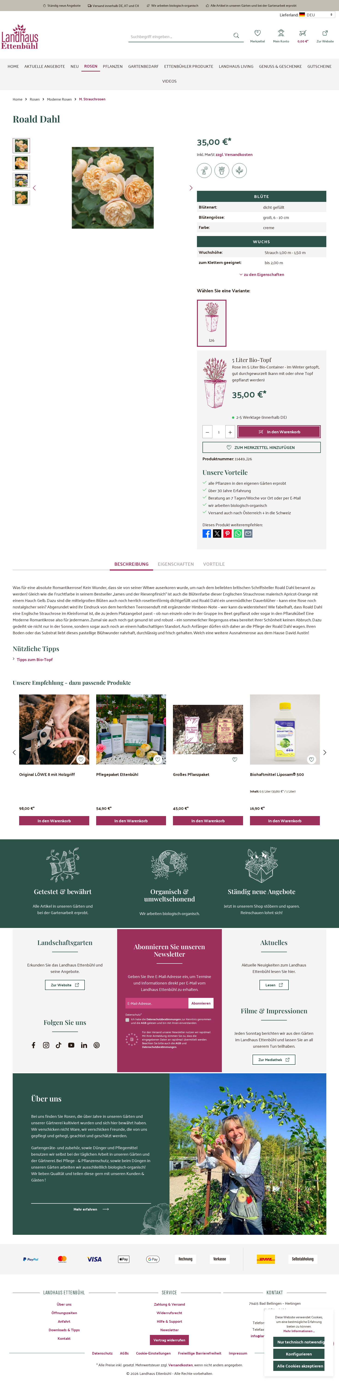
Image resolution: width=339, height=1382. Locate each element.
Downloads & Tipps (64, 1329)
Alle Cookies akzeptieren (300, 1366)
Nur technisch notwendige (300, 1342)
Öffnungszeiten (64, 1312)
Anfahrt (64, 1321)
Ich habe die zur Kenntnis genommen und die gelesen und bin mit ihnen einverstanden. (171, 1021)
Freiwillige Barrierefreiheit (199, 1353)
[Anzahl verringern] (207, 431)
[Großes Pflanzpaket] (208, 729)
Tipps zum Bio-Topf (35, 659)
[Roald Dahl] (113, 188)
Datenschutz (102, 1353)
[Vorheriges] (34, 187)
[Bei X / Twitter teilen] (217, 533)
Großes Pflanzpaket (191, 775)
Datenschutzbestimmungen (163, 1019)
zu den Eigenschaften (264, 274)
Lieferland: (289, 14)
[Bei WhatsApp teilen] (238, 533)
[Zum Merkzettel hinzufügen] (81, 759)
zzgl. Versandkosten (234, 154)
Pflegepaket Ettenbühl (117, 775)
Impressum (238, 1353)
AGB (143, 1022)
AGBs (124, 1353)
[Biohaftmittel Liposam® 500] (285, 729)
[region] (104, 187)
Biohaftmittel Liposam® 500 (277, 775)
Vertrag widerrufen (169, 1340)
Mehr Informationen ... (299, 1330)
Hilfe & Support (169, 1321)
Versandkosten (180, 1364)
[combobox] (179, 36)
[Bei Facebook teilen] (207, 533)
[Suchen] (237, 36)
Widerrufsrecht (169, 1312)
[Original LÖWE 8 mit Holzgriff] (54, 729)
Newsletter (169, 1329)
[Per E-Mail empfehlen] (248, 533)
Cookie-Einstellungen (153, 1353)
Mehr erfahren (85, 1209)
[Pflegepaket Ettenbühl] (131, 729)
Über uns (64, 1304)
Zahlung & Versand (169, 1304)
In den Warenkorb (54, 820)
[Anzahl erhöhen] (230, 431)
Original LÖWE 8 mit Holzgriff (47, 775)
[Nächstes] (190, 187)
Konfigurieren (299, 1354)
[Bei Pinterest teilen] (227, 533)
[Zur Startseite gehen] (19, 36)
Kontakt (64, 1338)
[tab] (131, 564)
